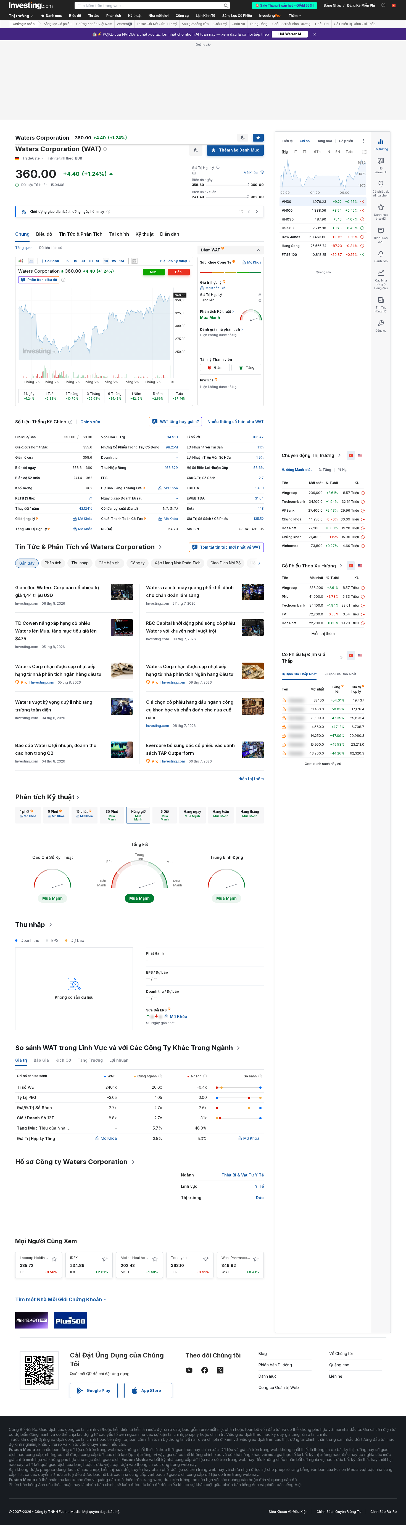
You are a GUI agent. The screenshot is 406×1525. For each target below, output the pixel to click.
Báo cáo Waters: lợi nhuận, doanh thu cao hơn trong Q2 (55, 749)
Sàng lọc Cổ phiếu (58, 24)
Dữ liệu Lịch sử (50, 248)
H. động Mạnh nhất (297, 469)
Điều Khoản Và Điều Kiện (288, 1512)
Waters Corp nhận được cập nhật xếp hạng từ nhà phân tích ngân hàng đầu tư (58, 670)
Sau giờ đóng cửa (195, 24)
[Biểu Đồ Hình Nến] (21, 261)
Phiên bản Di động (275, 1364)
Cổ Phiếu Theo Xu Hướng (309, 565)
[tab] (28, 815)
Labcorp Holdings (34, 1258)
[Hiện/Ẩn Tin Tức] (134, 261)
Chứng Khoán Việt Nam (94, 24)
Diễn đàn (169, 234)
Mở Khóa (251, 173)
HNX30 (288, 219)
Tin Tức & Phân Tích (80, 234)
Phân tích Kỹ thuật (45, 797)
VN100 (287, 210)
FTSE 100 (289, 255)
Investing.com (42, 682)
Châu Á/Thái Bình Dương (291, 24)
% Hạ (342, 469)
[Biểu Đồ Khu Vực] (31, 261)
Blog (263, 1353)
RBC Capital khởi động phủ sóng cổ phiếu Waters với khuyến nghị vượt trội (190, 627)
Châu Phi (322, 24)
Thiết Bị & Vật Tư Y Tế (243, 1175)
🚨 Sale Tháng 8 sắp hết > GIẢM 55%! (284, 5)
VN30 (286, 202)
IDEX (74, 1258)
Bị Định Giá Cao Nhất (339, 674)
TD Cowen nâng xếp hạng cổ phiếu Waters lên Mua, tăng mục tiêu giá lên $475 (56, 630)
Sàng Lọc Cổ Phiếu (237, 16)
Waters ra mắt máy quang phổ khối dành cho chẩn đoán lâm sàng (190, 591)
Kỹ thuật (145, 234)
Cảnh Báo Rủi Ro (383, 1512)
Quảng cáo (339, 1364)
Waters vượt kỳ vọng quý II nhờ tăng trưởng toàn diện (53, 706)
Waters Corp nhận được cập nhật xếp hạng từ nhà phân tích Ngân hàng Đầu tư (189, 670)
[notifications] (383, 5)
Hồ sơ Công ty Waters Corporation (71, 1162)
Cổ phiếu (346, 141)
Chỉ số (305, 141)
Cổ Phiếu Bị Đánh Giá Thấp (355, 24)
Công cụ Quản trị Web (279, 1387)
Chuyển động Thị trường (308, 455)
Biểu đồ (44, 234)
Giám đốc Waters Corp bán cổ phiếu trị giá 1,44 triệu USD (57, 591)
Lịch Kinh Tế (205, 16)
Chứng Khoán (24, 24)
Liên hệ (335, 1376)
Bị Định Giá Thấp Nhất (299, 674)
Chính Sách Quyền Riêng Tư (339, 1512)
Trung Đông (259, 24)
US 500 (288, 228)
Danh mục (267, 1376)
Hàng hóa (324, 141)
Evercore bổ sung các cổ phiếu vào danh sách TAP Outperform (190, 749)
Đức (260, 1197)
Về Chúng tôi (341, 1353)
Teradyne (179, 1258)
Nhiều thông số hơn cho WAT (235, 421)
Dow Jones (291, 237)
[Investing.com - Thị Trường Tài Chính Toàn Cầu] (30, 5)
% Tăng (324, 469)
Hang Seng (291, 246)
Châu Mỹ (220, 24)
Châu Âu (238, 24)
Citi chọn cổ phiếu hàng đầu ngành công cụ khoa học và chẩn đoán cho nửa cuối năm (189, 709)
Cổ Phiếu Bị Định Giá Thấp (303, 658)
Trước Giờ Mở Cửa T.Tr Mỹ (157, 24)
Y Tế (259, 1186)
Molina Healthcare (135, 1258)
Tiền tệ (287, 141)
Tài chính (119, 234)
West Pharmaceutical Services (246, 1258)
